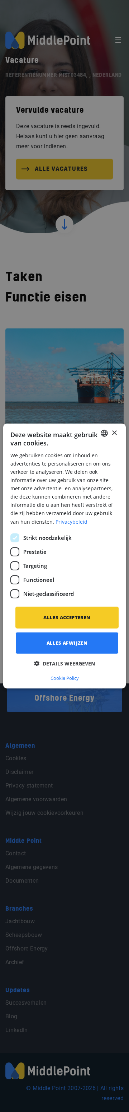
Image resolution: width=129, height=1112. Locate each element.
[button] (64, 663)
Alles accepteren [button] (66, 617)
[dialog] (64, 556)
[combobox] (104, 433)
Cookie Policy (65, 678)
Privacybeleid (71, 521)
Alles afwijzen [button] (67, 643)
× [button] (114, 432)
